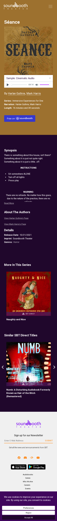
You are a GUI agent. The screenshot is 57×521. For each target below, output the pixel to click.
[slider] (19, 84)
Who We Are (28, 482)
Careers (27, 485)
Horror (16, 242)
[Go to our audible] (31, 457)
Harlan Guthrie (16, 93)
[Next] (54, 370)
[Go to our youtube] (38, 457)
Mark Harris (33, 93)
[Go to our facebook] (19, 457)
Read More (9, 203)
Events (27, 489)
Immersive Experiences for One (27, 100)
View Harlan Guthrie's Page (16, 218)
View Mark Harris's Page (15, 224)
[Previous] (3, 370)
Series (27, 478)
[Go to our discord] (25, 457)
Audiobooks (28, 475)
